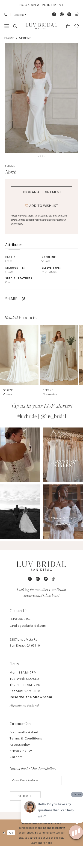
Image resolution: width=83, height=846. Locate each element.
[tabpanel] (41, 98)
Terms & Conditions (26, 738)
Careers (16, 757)
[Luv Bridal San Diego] (41, 26)
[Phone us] (6, 14)
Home (9, 38)
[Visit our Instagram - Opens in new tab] (61, 14)
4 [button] (45, 156)
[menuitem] (6, 14)
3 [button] (42, 156)
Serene (25, 38)
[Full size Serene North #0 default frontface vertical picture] (41, 98)
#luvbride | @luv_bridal (41, 416)
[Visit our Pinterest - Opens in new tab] (69, 14)
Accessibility (20, 744)
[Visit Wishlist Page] (76, 26)
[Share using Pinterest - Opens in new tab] (23, 298)
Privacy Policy (21, 750)
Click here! (51, 595)
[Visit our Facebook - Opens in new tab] (54, 14)
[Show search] (15, 26)
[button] (20, 14)
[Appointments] (68, 26)
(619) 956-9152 (20, 619)
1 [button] (38, 156)
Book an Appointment (41, 192)
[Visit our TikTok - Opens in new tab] (77, 14)
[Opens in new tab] (20, 454)
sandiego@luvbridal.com (28, 626)
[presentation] (19, 355)
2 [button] (40, 156)
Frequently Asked (24, 732)
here (49, 842)
